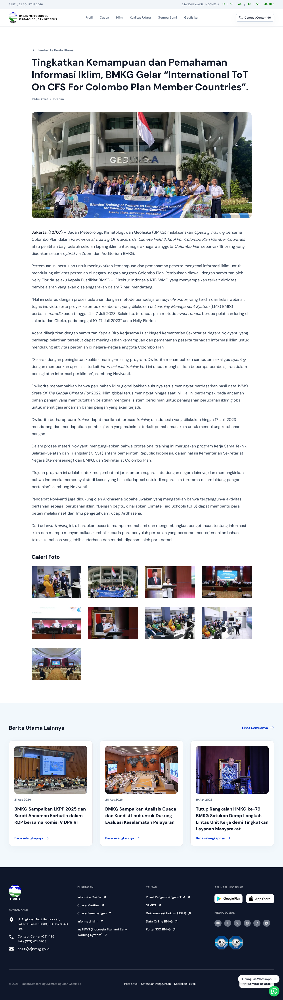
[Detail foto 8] (227, 623)
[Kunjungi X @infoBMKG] (237, 923)
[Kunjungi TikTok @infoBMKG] (256, 923)
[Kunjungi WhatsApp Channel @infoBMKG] (266, 923)
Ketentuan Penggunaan (156, 984)
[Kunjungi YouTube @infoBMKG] (218, 923)
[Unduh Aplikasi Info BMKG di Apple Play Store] (260, 898)
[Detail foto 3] (170, 582)
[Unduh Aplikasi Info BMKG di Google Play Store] (228, 898)
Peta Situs (131, 984)
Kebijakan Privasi (185, 984)
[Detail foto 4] (227, 582)
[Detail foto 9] (56, 664)
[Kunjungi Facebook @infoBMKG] (227, 923)
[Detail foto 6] (113, 623)
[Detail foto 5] (56, 623)
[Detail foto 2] (113, 582)
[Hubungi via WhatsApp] (274, 991)
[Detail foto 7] (170, 623)
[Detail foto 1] (56, 582)
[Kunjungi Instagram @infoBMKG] (247, 923)
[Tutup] (275, 978)
